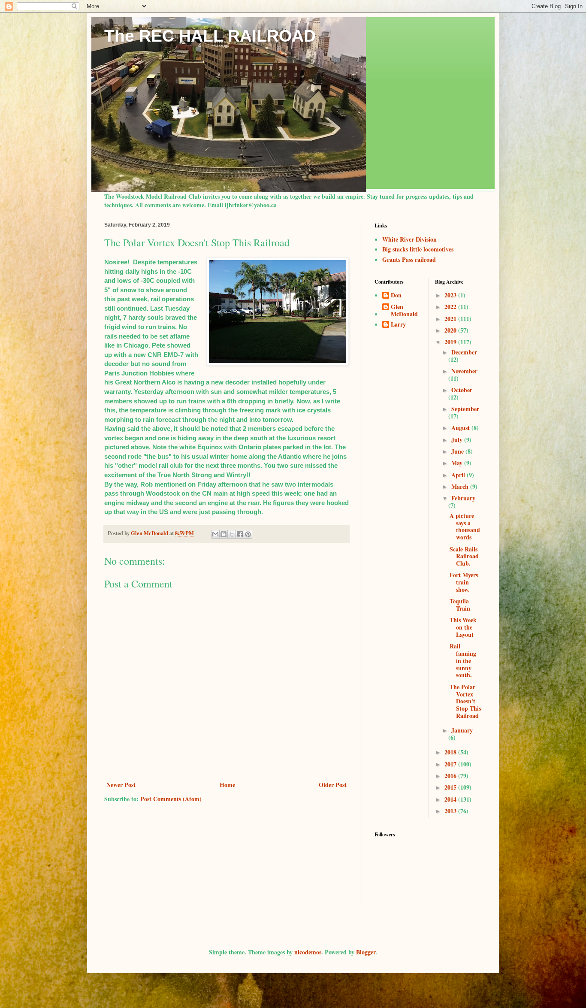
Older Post (333, 784)
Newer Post (121, 784)
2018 (451, 752)
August (461, 427)
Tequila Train (460, 604)
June (458, 451)
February (463, 497)
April (459, 474)
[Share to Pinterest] (248, 534)
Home (227, 784)
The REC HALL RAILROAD (210, 36)
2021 (451, 318)
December (464, 352)
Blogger (365, 952)
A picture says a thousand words (465, 526)
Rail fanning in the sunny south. (463, 660)
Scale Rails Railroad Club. (464, 556)
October (461, 389)
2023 (451, 295)
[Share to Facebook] (240, 534)
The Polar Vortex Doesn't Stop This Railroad (465, 701)
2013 (451, 810)
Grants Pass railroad (409, 259)
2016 (451, 775)
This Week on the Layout (463, 627)
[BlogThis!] (223, 534)
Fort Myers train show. (464, 582)
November (464, 370)
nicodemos (307, 952)
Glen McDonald (404, 310)
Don (396, 296)
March (460, 486)
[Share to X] (231, 534)
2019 (451, 341)
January (462, 730)
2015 (451, 787)
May (457, 462)
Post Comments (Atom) (171, 798)
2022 (451, 306)
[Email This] (215, 534)
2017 (451, 764)
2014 (451, 799)
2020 (451, 330)
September (465, 408)
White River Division (409, 239)
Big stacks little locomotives (417, 249)
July (457, 439)
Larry (398, 325)
